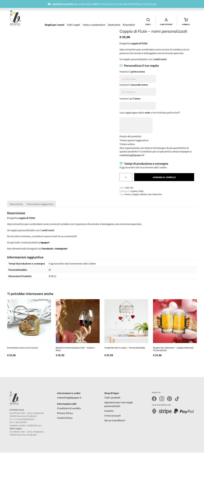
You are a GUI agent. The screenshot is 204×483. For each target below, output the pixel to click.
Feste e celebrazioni (94, 24)
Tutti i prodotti (112, 397)
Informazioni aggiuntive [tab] (40, 204)
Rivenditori (129, 24)
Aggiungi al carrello (164, 177)
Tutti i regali (73, 24)
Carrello (109, 410)
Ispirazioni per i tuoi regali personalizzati (118, 404)
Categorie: (125, 190)
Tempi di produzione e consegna (146, 163)
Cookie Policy (65, 417)
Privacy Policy (65, 413)
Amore (127, 194)
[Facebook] (156, 398)
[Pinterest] (171, 398)
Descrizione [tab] (16, 204)
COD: (122, 187)
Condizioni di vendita (69, 408)
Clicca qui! (150, 4)
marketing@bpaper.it (132, 155)
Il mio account (112, 415)
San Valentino (155, 194)
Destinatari (114, 24)
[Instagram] (163, 398)
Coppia (135, 194)
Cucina (134, 190)
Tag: (122, 194)
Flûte (141, 190)
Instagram (61, 248)
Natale (143, 194)
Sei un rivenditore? (114, 420)
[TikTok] (177, 398)
